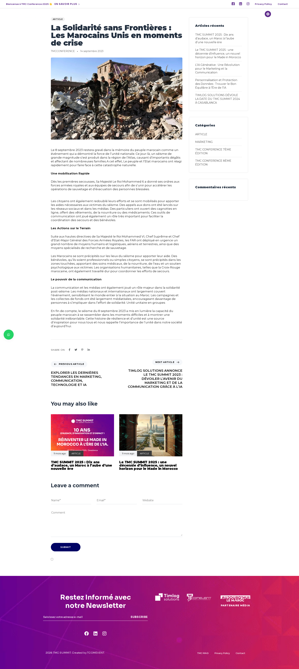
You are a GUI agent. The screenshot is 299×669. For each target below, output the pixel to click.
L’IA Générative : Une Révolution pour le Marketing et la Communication (217, 68)
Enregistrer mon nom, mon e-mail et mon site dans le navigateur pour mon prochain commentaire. (113, 559)
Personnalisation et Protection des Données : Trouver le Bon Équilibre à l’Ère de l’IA (216, 83)
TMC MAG (203, 653)
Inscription (209, 14)
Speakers (147, 14)
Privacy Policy (263, 4)
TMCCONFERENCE (63, 51)
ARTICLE (58, 19)
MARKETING (204, 142)
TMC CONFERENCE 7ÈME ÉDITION (213, 151)
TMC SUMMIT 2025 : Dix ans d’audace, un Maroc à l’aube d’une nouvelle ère (214, 38)
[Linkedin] (240, 3)
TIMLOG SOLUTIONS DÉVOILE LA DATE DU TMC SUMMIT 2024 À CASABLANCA (217, 98)
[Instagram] (248, 3)
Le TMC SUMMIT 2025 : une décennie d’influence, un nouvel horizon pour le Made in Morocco (218, 53)
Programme (169, 14)
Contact (283, 4)
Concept (128, 14)
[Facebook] (86, 633)
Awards (190, 14)
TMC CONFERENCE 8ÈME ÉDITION (213, 162)
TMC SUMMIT (105, 14)
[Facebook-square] (233, 3)
